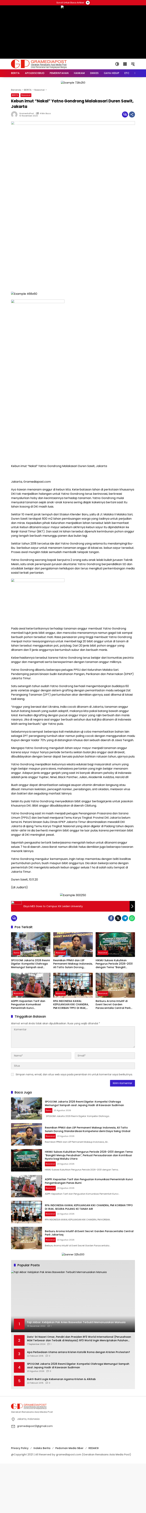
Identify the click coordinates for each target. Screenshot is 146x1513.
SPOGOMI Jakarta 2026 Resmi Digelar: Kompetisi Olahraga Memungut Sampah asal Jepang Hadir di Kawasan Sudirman (30, 964)
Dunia (16, 952)
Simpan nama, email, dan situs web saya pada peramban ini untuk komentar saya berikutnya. (74, 1074)
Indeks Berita (41, 1448)
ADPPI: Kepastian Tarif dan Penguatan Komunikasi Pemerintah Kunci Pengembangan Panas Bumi (29, 1004)
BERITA (15, 95)
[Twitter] (118, 918)
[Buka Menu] (125, 64)
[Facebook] (111, 918)
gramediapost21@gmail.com (35, 1426)
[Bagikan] (132, 114)
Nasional (25, 95)
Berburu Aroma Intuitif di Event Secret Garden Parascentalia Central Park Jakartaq (113, 1004)
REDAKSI (93, 1448)
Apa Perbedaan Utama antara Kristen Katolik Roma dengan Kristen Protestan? (78, 1352)
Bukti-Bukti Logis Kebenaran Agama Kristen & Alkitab (61, 1379)
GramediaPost (26, 113)
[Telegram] (125, 918)
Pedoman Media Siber (69, 1448)
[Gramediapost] (39, 64)
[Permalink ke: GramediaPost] (15, 114)
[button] (117, 64)
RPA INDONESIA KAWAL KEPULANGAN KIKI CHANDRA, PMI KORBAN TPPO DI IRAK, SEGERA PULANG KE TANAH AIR (72, 1004)
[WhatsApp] (132, 918)
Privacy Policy (19, 1448)
